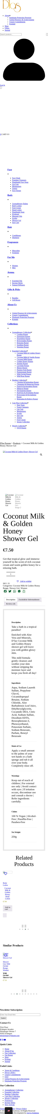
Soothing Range (23, 345)
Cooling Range (22, 334)
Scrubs (14, 218)
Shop (7, 26)
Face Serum (16, 191)
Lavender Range (23, 366)
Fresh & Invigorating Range (27, 386)
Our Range (9, 1055)
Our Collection (10, 1053)
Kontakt (12, 24)
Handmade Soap (18, 212)
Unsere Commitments (17, 22)
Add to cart (32, 574)
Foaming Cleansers (19, 180)
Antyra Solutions (32, 1113)
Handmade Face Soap (20, 182)
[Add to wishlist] (5, 873)
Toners (14, 189)
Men (13, 268)
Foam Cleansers (23, 407)
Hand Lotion (17, 210)
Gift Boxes (16, 300)
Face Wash (16, 178)
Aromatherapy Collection (21, 332)
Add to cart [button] (7, 908)
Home (7, 1049)
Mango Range (22, 368)
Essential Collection (19, 351)
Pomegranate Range (24, 372)
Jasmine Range (22, 364)
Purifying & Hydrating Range (28, 393)
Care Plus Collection (19, 403)
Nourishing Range (23, 339)
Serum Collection (23, 422)
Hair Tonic (21, 405)
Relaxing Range (23, 343)
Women (15, 266)
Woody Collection (19, 426)
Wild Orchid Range (24, 374)
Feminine (15, 253)
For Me (11, 257)
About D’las (9, 1051)
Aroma (10, 272)
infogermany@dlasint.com (9, 1036)
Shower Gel (16, 220)
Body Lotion (17, 206)
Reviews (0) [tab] (10, 604)
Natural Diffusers (18, 285)
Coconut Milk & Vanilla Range (28, 357)
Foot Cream (16, 208)
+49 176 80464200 (7, 1038)
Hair (9, 227)
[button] (41, 455)
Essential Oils (17, 281)
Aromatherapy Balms (20, 204)
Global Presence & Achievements (21, 20)
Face (9, 169)
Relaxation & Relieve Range (27, 399)
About (7, 16)
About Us (12, 304)
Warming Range (23, 347)
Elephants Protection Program (20, 18)
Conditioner (16, 235)
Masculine (16, 251)
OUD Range (21, 428)
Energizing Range (23, 337)
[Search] (47, 34)
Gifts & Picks (13, 289)
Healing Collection (19, 380)
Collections (12, 324)
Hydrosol (15, 214)
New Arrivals (10, 1105)
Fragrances (12, 242)
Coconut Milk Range (24, 359)
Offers (7, 28)
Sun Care (15, 223)
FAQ (6, 1077)
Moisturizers (16, 186)
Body (10, 195)
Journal (7, 30)
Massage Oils (17, 216)
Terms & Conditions (12, 1070)
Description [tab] (10, 600)
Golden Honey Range (25, 361)
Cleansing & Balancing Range (28, 384)
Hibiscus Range (22, 389)
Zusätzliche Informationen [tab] (29, 600)
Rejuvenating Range (24, 341)
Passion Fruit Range (24, 370)
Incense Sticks (17, 283)
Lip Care (15, 184)
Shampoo (15, 238)
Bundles (15, 298)
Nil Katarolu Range (24, 391)
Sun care (20, 416)
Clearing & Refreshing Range (28, 382)
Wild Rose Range (23, 376)
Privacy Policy (10, 1073)
